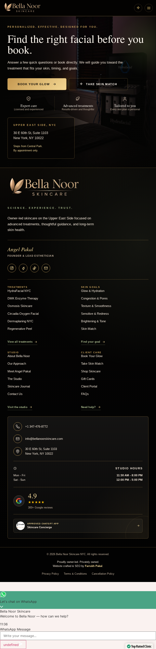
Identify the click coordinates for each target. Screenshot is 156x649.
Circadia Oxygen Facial (23, 313)
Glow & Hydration (92, 291)
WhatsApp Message (15, 629)
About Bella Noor (19, 356)
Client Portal (89, 386)
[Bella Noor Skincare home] (67, 8)
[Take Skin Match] (138, 8)
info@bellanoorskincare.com (44, 438)
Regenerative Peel (20, 328)
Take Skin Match (101, 84)
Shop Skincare (91, 371)
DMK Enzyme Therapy (23, 298)
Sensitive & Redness (95, 313)
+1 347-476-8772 (36, 426)
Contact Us (15, 394)
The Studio (15, 379)
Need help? (88, 407)
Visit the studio (17, 407)
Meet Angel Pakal (19, 371)
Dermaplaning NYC (20, 321)
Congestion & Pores (94, 298)
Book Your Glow (34, 84)
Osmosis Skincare (20, 306)
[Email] (46, 268)
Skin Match (88, 328)
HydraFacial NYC (19, 291)
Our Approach (17, 363)
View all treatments (20, 341)
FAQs (85, 394)
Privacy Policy (50, 573)
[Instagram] (12, 268)
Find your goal (90, 341)
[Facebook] (23, 268)
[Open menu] (149, 8)
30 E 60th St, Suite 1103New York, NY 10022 (41, 451)
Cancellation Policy (103, 573)
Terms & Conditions (75, 573)
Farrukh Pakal (93, 566)
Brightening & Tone (93, 321)
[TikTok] (34, 268)
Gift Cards (88, 379)
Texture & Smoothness (96, 306)
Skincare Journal (19, 386)
